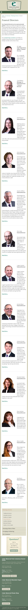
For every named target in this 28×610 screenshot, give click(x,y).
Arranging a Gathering (8, 531)
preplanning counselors (10, 37)
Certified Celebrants (7, 521)
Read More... (5, 70)
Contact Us (13, 575)
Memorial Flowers (7, 523)
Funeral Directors (7, 519)
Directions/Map (6, 575)
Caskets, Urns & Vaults (8, 525)
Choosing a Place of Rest (9, 528)
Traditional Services (7, 513)
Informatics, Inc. (11, 608)
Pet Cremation (6, 534)
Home (3, 15)
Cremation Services (7, 515)
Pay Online (17, 608)
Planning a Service (14, 15)
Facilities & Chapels (7, 517)
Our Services (7, 15)
